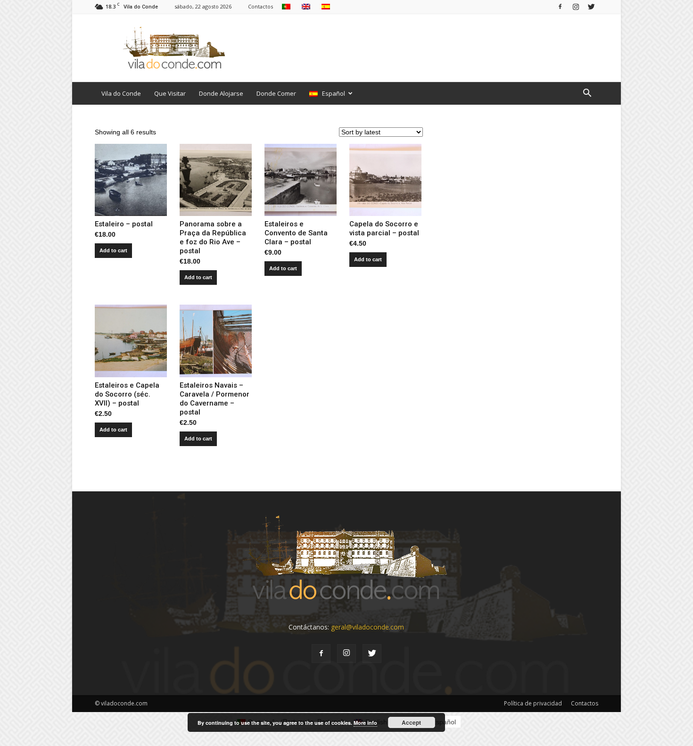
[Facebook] (560, 6)
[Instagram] (576, 6)
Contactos (260, 6)
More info (365, 722)
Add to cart (113, 250)
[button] (587, 93)
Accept (411, 722)
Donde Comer (276, 93)
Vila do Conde (121, 93)
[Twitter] (591, 6)
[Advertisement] (426, 47)
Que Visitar (170, 93)
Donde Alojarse (221, 93)
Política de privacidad (533, 703)
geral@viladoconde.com (367, 626)
